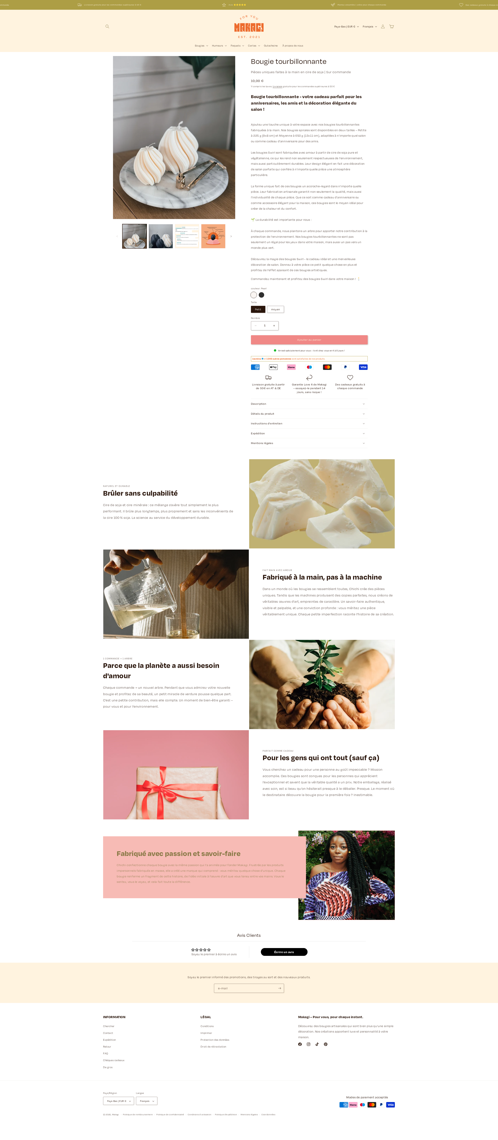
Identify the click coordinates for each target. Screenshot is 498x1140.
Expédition (109, 1039)
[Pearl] (253, 295)
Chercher (109, 1026)
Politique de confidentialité (170, 1114)
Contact (108, 1033)
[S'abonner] (279, 988)
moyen (275, 309)
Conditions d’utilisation (199, 1114)
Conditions (207, 1026)
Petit (258, 309)
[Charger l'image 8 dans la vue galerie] (134, 236)
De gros (107, 1067)
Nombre (255, 317)
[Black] (261, 295)
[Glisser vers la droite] (231, 236)
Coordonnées (268, 1114)
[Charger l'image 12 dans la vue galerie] (213, 236)
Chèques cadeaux (114, 1060)
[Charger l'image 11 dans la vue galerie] (187, 236)
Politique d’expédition (226, 1114)
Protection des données (215, 1039)
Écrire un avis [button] (284, 952)
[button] (107, 26)
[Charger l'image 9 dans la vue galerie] (161, 236)
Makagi (115, 1114)
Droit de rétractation (213, 1046)
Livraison (277, 86)
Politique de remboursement (138, 1114)
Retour (107, 1046)
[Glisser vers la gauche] (117, 236)
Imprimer (206, 1033)
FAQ (105, 1053)
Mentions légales (249, 1114)
